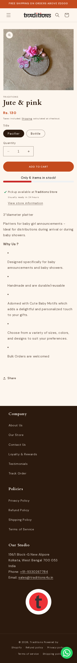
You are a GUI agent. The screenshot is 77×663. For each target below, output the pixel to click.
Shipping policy (53, 653)
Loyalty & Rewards (23, 454)
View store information (25, 203)
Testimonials (18, 464)
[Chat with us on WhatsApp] (67, 653)
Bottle (36, 133)
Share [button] (11, 378)
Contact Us (17, 445)
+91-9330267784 (34, 572)
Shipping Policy (20, 520)
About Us (16, 425)
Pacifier (14, 133)
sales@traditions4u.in (35, 577)
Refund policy (34, 647)
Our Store (16, 435)
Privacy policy (56, 647)
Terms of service (28, 653)
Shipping (27, 118)
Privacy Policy (19, 500)
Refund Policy (19, 510)
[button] (8, 15)
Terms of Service (21, 529)
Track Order (18, 473)
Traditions (36, 642)
